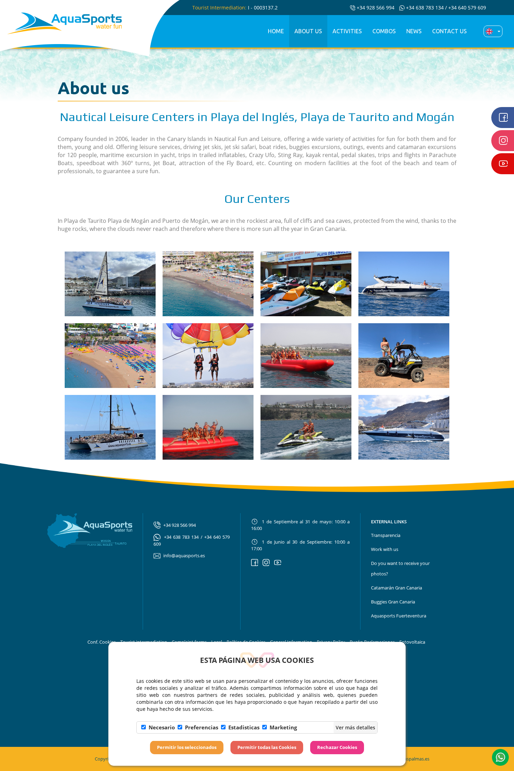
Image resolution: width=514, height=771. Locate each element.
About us (308, 31)
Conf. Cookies (101, 642)
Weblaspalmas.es (411, 759)
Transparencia (385, 535)
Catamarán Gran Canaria (396, 588)
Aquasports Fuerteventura (398, 616)
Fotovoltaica (412, 642)
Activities (347, 31)
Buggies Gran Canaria (393, 602)
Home (276, 31)
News (414, 31)
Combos (384, 31)
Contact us (449, 31)
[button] (500, 757)
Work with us (384, 549)
